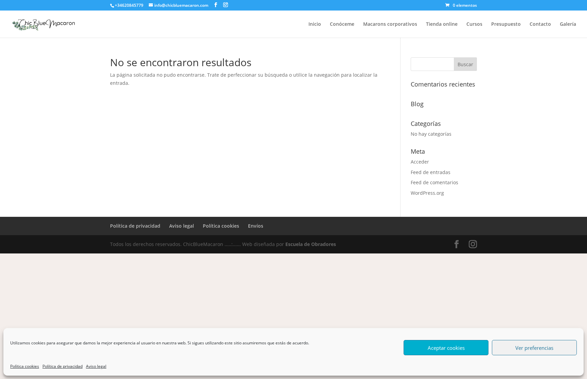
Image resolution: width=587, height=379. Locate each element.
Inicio (314, 24)
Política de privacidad (62, 366)
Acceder (420, 161)
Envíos (255, 226)
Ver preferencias (534, 347)
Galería (568, 24)
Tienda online (442, 24)
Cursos (474, 24)
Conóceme (342, 24)
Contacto (540, 24)
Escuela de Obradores (310, 244)
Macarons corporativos (390, 24)
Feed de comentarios (434, 182)
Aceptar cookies (446, 347)
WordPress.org (427, 193)
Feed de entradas (430, 172)
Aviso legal (96, 366)
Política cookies (24, 366)
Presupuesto (506, 24)
